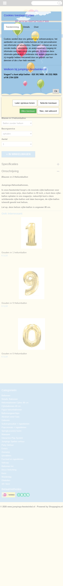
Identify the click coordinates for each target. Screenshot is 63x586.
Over (36, 27)
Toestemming (12, 27)
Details (26, 27)
